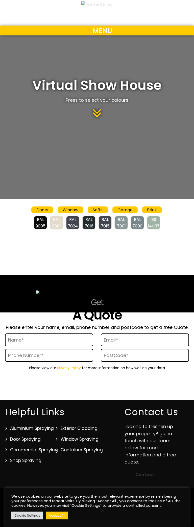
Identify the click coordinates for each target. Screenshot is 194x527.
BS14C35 (154, 223)
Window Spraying (80, 439)
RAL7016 (89, 223)
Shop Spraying (25, 460)
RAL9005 (40, 223)
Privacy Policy (69, 367)
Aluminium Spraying (32, 428)
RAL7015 (105, 223)
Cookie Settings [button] (27, 515)
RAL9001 (56, 223)
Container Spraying (82, 450)
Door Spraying (25, 439)
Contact (144, 475)
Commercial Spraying (34, 450)
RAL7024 (73, 223)
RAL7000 (137, 223)
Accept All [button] (57, 515)
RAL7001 (121, 223)
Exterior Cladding (79, 428)
